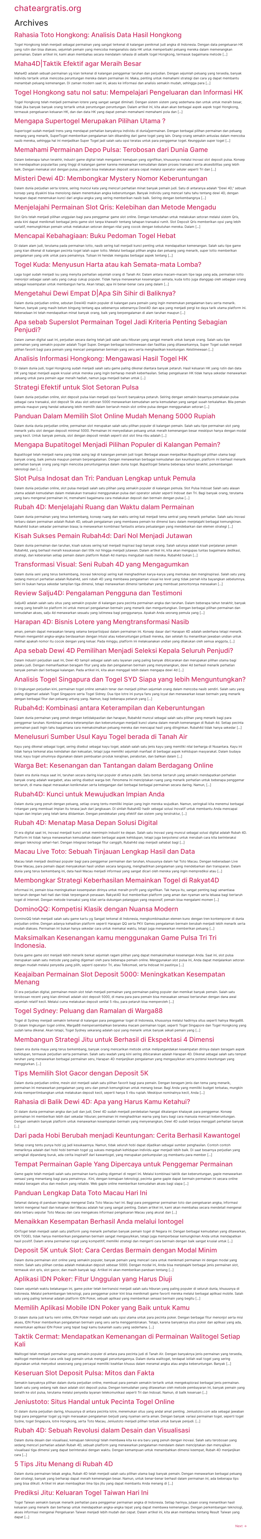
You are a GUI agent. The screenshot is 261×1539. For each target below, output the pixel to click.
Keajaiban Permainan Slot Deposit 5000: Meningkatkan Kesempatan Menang (119, 978)
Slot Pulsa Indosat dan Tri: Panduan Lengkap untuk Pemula (105, 478)
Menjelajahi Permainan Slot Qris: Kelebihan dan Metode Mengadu (115, 207)
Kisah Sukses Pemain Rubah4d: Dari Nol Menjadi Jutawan (103, 536)
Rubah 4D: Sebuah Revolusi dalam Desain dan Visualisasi (102, 1430)
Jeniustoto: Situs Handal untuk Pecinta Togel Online (94, 1402)
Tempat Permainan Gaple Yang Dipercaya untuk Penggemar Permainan (123, 1164)
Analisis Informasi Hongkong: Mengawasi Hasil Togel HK (101, 358)
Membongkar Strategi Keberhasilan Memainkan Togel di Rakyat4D (116, 880)
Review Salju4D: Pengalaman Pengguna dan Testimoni (98, 593)
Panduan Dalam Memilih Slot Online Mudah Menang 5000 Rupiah (114, 416)
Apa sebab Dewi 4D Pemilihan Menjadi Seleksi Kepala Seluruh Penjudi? (123, 650)
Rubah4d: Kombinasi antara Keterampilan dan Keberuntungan (109, 708)
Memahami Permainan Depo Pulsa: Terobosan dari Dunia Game (111, 150)
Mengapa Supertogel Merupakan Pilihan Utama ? (90, 121)
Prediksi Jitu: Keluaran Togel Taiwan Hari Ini (81, 1493)
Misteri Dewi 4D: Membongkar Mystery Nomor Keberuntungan (110, 178)
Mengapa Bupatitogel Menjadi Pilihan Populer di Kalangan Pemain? (117, 444)
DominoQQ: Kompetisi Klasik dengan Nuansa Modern (96, 909)
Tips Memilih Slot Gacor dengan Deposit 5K (81, 1073)
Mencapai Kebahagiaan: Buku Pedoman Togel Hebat (95, 236)
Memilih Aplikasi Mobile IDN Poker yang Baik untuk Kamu (102, 1308)
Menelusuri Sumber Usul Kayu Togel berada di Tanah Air (100, 737)
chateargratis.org (47, 8)
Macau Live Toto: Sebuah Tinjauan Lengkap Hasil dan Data (104, 851)
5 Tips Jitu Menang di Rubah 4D (63, 1464)
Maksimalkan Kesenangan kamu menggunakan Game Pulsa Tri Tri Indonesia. (115, 941)
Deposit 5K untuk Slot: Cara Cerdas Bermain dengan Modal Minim (115, 1250)
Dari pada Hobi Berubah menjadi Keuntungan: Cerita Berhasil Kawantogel (127, 1135)
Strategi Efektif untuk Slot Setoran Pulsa (76, 387)
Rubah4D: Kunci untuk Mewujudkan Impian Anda (89, 794)
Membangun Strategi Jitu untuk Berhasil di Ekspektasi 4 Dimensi (114, 1039)
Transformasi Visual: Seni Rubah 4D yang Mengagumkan (101, 564)
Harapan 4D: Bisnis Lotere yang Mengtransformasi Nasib (101, 622)
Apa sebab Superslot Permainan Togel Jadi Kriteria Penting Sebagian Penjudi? (120, 326)
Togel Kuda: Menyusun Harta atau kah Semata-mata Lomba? (107, 264)
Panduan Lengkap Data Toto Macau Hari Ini (80, 1193)
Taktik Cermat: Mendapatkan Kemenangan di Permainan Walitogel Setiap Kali (127, 1340)
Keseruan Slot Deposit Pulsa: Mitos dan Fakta (84, 1373)
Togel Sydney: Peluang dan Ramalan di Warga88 (88, 1011)
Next (241, 1526)
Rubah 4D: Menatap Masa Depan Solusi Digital (86, 823)
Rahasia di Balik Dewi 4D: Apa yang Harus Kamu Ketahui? (102, 1102)
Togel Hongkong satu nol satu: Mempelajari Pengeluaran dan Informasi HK (128, 92)
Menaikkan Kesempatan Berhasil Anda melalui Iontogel (99, 1221)
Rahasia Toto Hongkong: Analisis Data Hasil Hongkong (98, 35)
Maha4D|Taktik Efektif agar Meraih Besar (77, 64)
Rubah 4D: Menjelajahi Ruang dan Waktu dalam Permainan (104, 507)
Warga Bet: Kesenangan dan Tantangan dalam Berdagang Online (113, 765)
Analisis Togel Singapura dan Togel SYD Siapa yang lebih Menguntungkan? (130, 679)
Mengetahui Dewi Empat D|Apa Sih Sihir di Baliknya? (95, 293)
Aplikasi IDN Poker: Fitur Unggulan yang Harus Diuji (93, 1279)
